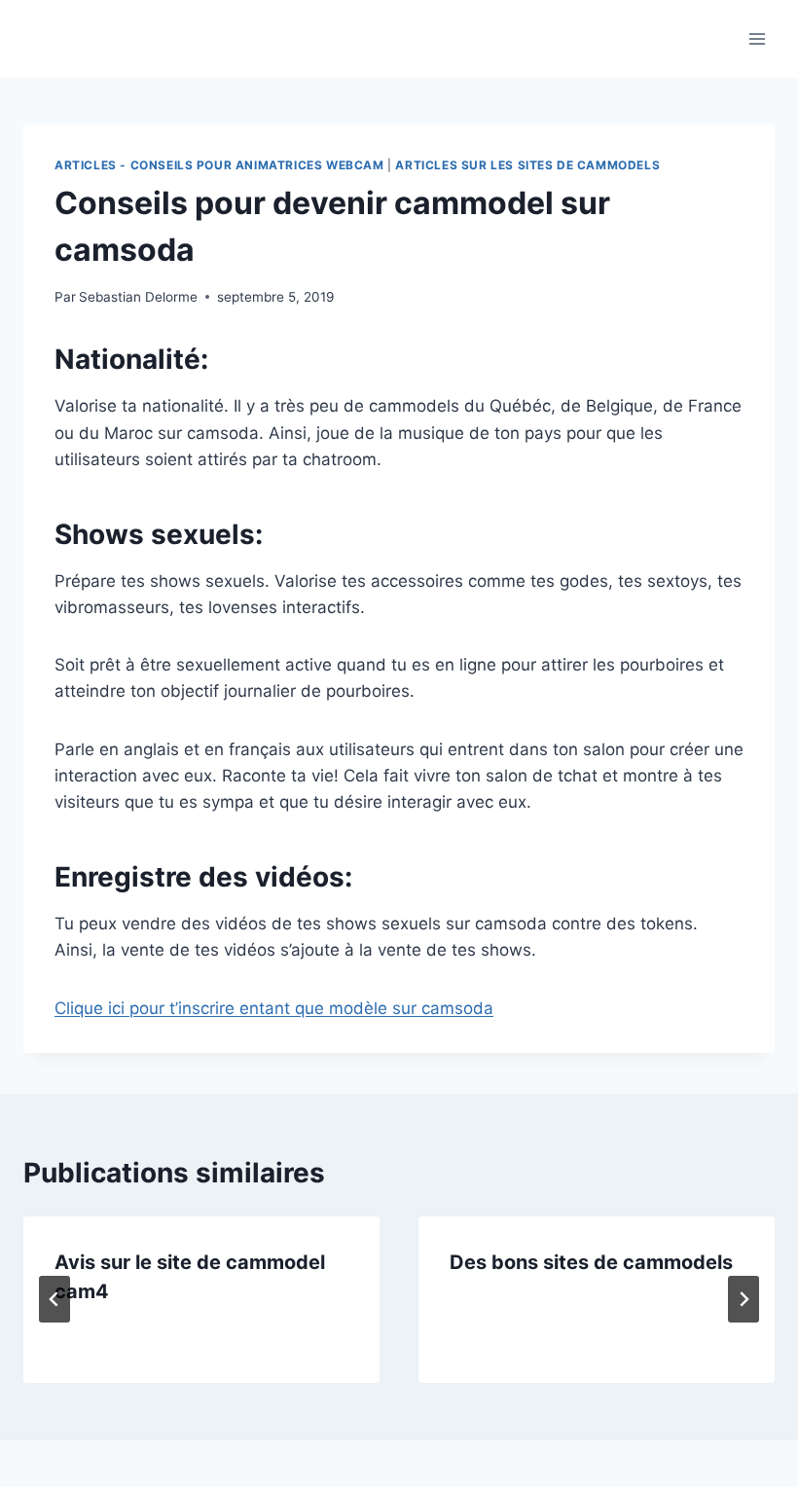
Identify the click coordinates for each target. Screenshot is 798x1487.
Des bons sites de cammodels (591, 1262)
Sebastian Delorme (138, 297)
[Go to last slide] (54, 1299)
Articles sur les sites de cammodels (527, 165)
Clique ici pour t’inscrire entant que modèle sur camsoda (273, 1008)
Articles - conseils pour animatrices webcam (219, 165)
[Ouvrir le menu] (757, 38)
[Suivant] (743, 1299)
